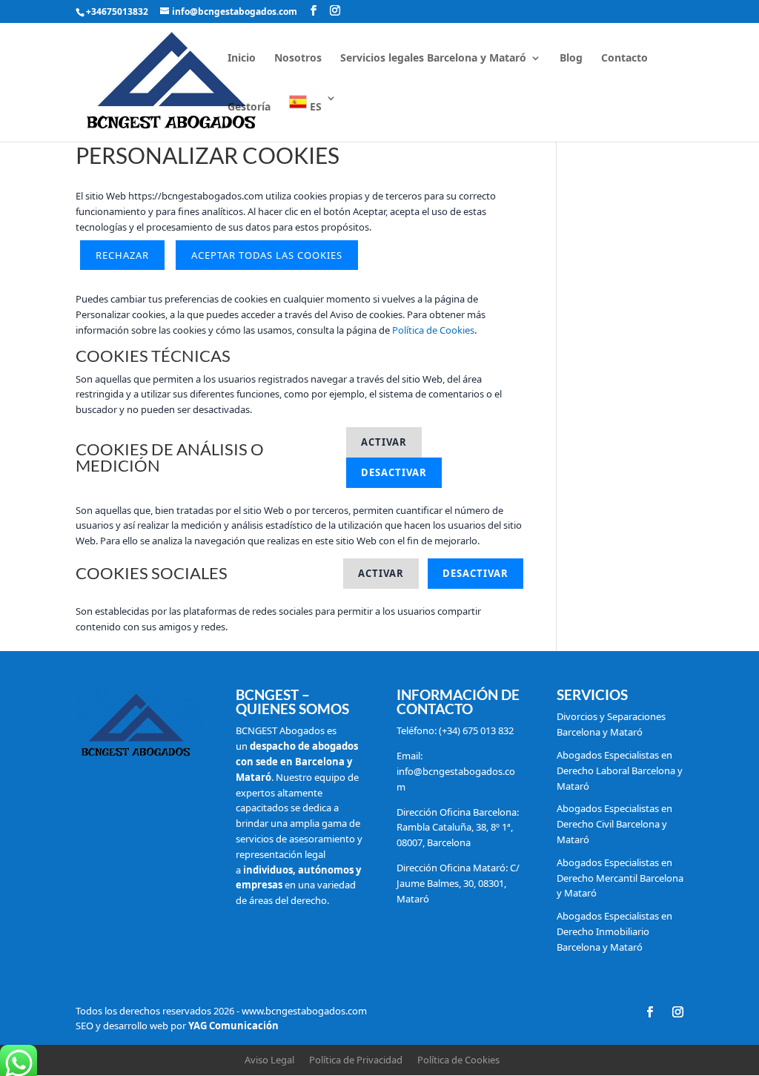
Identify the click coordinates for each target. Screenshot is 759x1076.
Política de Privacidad (355, 1059)
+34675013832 (117, 11)
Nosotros (298, 59)
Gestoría (249, 107)
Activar (384, 442)
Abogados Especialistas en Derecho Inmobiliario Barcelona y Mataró (614, 931)
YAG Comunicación (233, 1025)
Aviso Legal (269, 1059)
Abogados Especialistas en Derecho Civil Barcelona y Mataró (614, 824)
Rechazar (122, 255)
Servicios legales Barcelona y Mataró (433, 59)
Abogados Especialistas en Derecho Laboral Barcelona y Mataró (620, 770)
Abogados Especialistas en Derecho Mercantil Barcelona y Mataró (620, 878)
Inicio (242, 59)
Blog (571, 59)
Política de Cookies (433, 330)
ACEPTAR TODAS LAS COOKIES (266, 255)
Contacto (624, 59)
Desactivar (394, 472)
